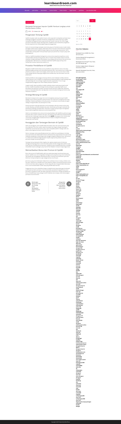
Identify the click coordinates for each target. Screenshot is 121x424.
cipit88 (52, 116)
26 (81, 39)
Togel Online (73, 10)
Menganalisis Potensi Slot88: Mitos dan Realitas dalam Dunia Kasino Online (61, 185)
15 (87, 33)
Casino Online (53, 10)
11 (79, 33)
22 (87, 36)
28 (85, 39)
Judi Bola (81, 10)
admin (29, 31)
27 (83, 39)
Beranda (27, 10)
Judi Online (35, 10)
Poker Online (63, 10)
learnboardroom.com (60, 3)
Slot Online (44, 10)
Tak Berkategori (30, 22)
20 (83, 36)
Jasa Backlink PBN (91, 10)
